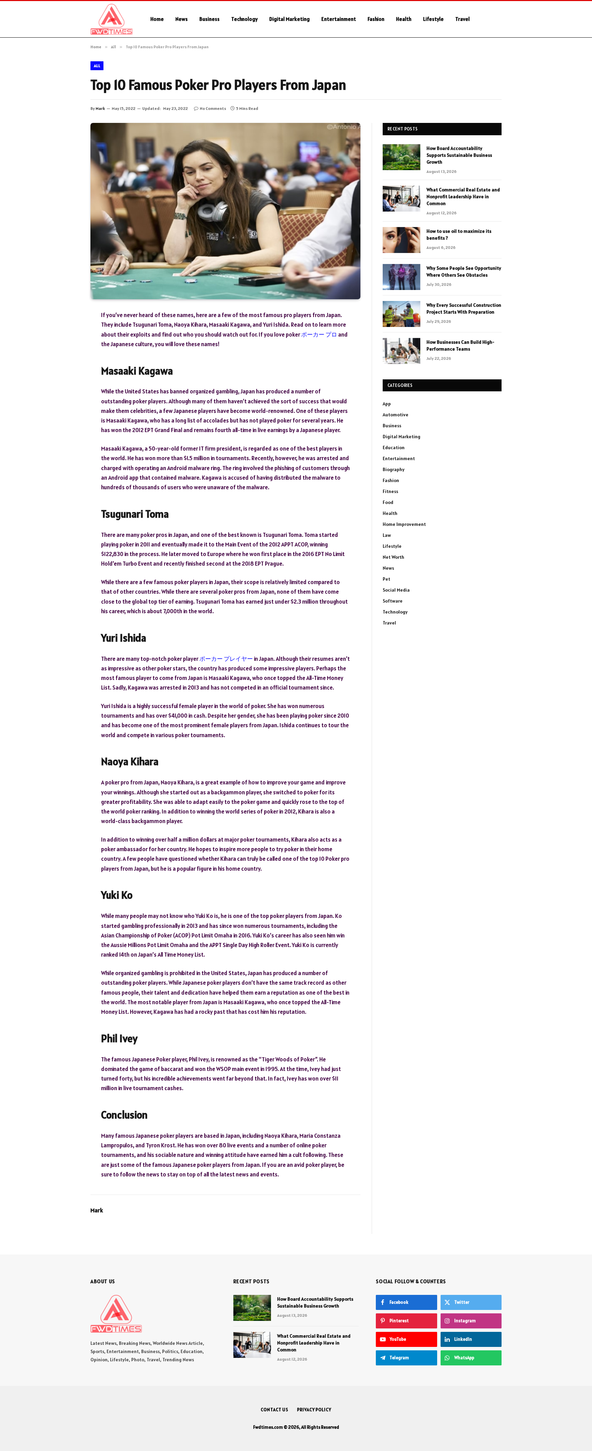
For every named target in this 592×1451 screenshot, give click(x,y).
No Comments (213, 108)
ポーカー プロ (319, 334)
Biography (394, 469)
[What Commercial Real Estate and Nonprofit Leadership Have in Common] (401, 199)
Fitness (390, 491)
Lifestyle (433, 19)
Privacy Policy (314, 1410)
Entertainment (338, 19)
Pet (386, 579)
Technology (244, 19)
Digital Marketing (289, 19)
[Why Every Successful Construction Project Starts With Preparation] (401, 314)
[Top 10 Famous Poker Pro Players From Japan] (225, 211)
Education (394, 447)
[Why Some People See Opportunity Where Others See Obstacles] (401, 277)
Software (393, 601)
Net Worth (393, 557)
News (181, 19)
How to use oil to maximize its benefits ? (459, 234)
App (387, 404)
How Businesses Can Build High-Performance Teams (460, 345)
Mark (100, 108)
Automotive (395, 415)
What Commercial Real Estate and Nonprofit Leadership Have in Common (463, 196)
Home (157, 19)
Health (403, 19)
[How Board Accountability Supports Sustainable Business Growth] (401, 157)
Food (388, 502)
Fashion (376, 19)
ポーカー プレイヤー (226, 659)
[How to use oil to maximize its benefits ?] (401, 240)
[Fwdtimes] (111, 19)
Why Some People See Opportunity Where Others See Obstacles (464, 271)
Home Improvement (404, 524)
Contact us (274, 1410)
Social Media (396, 590)
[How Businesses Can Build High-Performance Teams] (401, 351)
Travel (462, 19)
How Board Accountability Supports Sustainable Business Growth (459, 155)
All (97, 65)
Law (387, 535)
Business (209, 19)
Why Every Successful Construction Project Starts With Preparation (464, 308)
